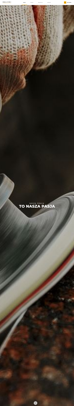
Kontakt (49, 2)
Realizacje (40, 2)
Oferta (31, 2)
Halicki (7, 2)
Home (24, 2)
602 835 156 (69, 2)
